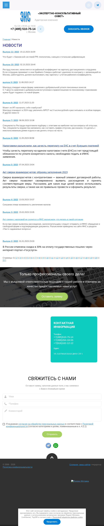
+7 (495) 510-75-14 (22, 29)
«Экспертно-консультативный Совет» (59, 15)
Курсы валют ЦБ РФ (13, 484)
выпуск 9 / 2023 (10, 82)
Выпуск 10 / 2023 (11, 64)
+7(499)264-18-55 (63, 340)
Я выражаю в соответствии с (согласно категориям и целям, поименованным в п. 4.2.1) (49, 425)
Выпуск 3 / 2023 (10, 212)
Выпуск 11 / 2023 (11, 52)
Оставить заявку (52, 296)
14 (67, 258)
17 (81, 258)
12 (57, 258)
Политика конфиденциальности (17, 467)
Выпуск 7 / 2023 (10, 120)
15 (72, 258)
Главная (6, 39)
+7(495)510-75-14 (63, 337)
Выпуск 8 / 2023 (10, 102)
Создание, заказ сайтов (79, 464)
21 (4, 260)
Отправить (52, 434)
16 (76, 258)
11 (52, 258)
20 (96, 258)
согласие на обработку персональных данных (41, 424)
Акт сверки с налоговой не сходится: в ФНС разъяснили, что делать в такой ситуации (43, 219)
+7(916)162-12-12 (63, 343)
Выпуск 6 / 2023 (10, 138)
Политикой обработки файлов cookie (68, 517)
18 (86, 258)
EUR (13, 492)
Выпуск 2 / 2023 (10, 241)
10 (47, 258)
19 (91, 258)
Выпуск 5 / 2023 (10, 164)
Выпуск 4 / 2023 (10, 199)
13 (62, 258)
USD (13, 489)
